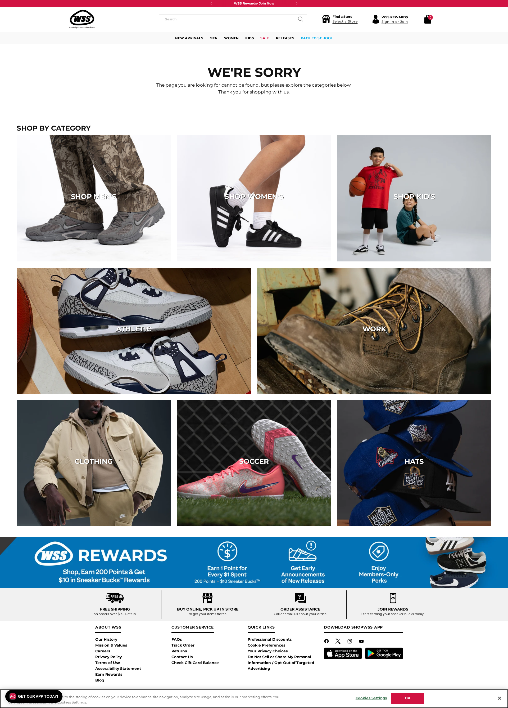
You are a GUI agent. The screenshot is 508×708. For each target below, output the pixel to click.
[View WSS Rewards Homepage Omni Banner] (254, 563)
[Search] (300, 19)
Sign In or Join (395, 22)
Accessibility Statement (118, 668)
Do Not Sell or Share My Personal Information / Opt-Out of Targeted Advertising (281, 662)
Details (130, 614)
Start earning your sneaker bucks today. (393, 614)
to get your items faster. (208, 614)
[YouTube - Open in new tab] (362, 642)
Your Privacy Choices (268, 651)
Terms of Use (107, 662)
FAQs (176, 639)
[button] (340, 19)
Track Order (182, 645)
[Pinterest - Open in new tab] (338, 642)
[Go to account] (376, 19)
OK (407, 698)
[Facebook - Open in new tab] (327, 642)
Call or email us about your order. (300, 614)
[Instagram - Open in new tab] (350, 642)
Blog (99, 680)
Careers (102, 651)
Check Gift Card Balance (195, 662)
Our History (106, 639)
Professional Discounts (270, 639)
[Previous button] (211, 3)
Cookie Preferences (266, 645)
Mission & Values (111, 645)
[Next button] (296, 3)
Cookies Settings (371, 698)
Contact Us (182, 656)
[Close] (499, 698)
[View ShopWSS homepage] (82, 19)
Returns (179, 651)
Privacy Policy (108, 656)
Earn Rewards (108, 674)
